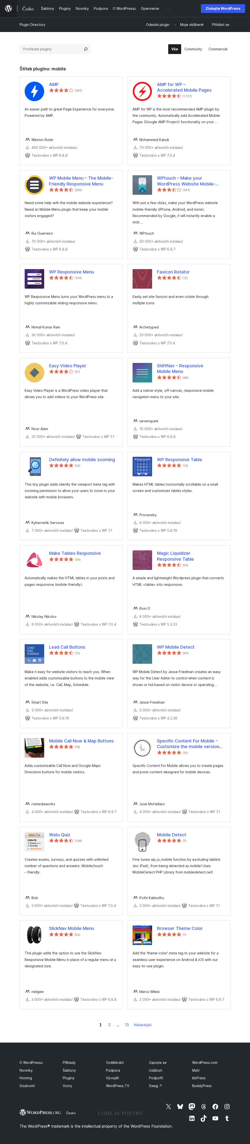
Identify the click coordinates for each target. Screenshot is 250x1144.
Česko (71, 1113)
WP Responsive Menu (71, 271)
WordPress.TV (117, 1086)
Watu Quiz (59, 834)
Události (155, 1070)
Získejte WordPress (223, 8)
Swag (155, 1086)
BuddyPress (202, 1086)
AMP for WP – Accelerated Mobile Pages (184, 87)
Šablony (69, 1070)
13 (127, 1024)
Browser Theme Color (180, 928)
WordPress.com (205, 1062)
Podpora (113, 1070)
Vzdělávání (115, 1062)
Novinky (26, 1070)
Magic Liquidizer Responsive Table (175, 556)
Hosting (26, 1078)
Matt (195, 1070)
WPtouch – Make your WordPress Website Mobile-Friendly (186, 181)
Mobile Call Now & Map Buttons (81, 740)
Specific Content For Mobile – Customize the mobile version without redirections (188, 744)
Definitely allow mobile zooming (82, 459)
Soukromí (27, 1086)
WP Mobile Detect (176, 647)
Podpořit (156, 1078)
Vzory (67, 1086)
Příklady (69, 1062)
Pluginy (68, 1078)
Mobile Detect (171, 834)
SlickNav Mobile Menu (71, 928)
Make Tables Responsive (75, 553)
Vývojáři (112, 1078)
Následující (143, 1025)
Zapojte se (158, 1062)
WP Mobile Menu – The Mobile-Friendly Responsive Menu (81, 180)
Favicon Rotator (173, 271)
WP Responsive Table (179, 459)
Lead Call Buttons (67, 647)
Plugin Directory (32, 24)
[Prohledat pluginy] (86, 49)
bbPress (199, 1078)
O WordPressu (31, 1062)
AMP (54, 84)
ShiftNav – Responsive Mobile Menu (180, 368)
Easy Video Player (67, 365)
